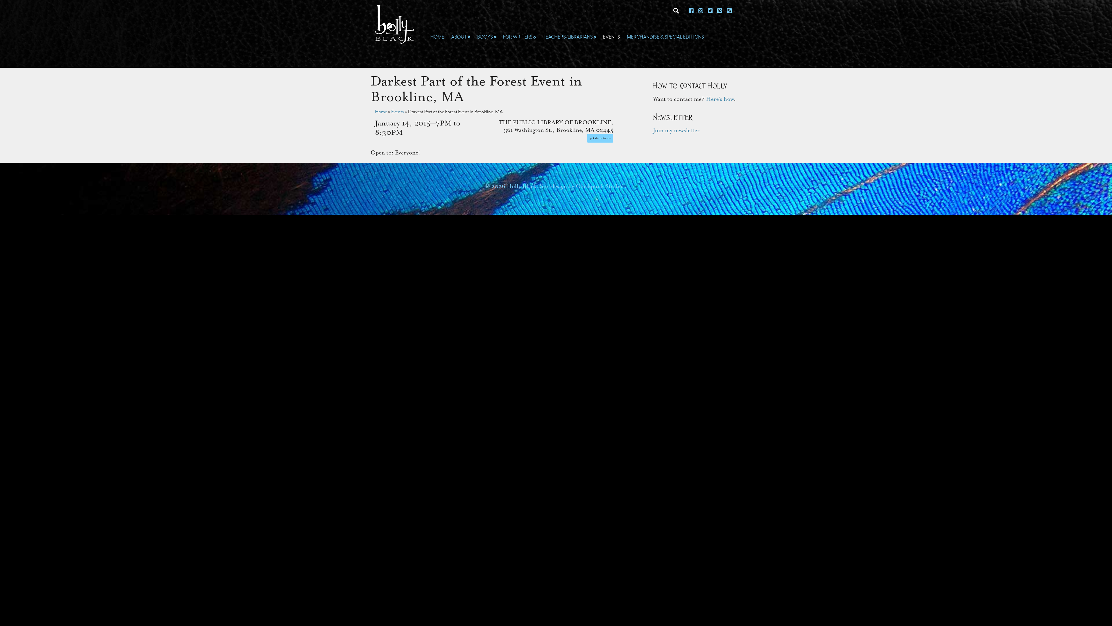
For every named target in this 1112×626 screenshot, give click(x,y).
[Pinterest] (719, 11)
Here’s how (720, 99)
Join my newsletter (676, 130)
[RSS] (729, 11)
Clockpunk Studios (600, 186)
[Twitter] (710, 11)
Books (485, 37)
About (459, 37)
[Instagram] (700, 11)
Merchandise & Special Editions (665, 37)
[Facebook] (691, 11)
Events (611, 37)
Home (437, 37)
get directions (600, 138)
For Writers (518, 37)
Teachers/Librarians (568, 37)
